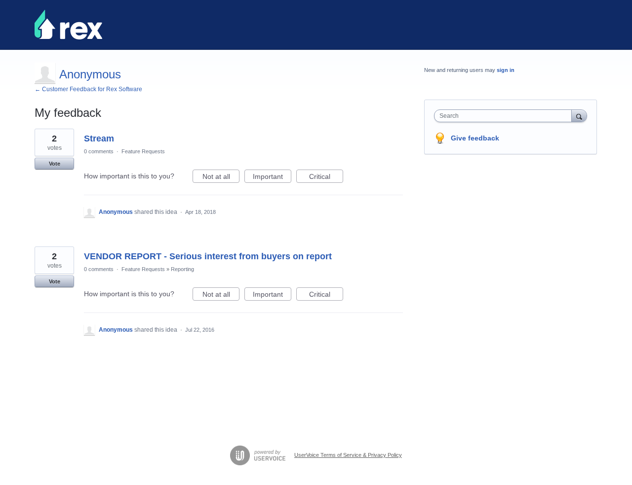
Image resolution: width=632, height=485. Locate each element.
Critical (326, 178)
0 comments (99, 151)
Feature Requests (143, 151)
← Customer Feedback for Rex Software (88, 89)
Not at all (220, 178)
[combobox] (505, 115)
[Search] (579, 115)
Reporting (182, 269)
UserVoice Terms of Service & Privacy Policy (348, 455)
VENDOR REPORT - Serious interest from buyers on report (208, 256)
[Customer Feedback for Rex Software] (68, 24)
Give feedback (475, 138)
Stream (99, 138)
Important (272, 178)
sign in (505, 70)
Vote (54, 164)
